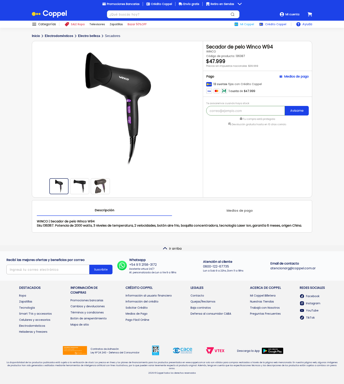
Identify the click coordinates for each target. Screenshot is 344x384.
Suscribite (101, 270)
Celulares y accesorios (34, 320)
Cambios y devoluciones (87, 306)
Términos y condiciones (87, 312)
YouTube (312, 310)
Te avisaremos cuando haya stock (227, 103)
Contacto (197, 296)
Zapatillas (25, 302)
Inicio (36, 36)
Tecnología (27, 308)
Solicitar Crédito (137, 308)
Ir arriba (175, 248)
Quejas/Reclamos (203, 302)
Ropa (22, 296)
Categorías (47, 24)
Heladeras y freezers (33, 332)
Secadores (112, 36)
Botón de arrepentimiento (88, 318)
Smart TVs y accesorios (35, 314)
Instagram (313, 303)
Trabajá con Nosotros (265, 308)
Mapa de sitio (79, 325)
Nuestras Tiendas (262, 302)
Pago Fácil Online (137, 320)
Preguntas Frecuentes (265, 314)
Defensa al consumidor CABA (211, 314)
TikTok (310, 318)
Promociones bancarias (86, 300)
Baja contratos (201, 308)
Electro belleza (89, 36)
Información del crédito (142, 302)
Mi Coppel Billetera (263, 296)
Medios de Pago (137, 314)
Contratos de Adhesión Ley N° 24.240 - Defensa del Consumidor (115, 350)
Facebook (313, 296)
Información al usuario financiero (149, 296)
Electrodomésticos (59, 36)
